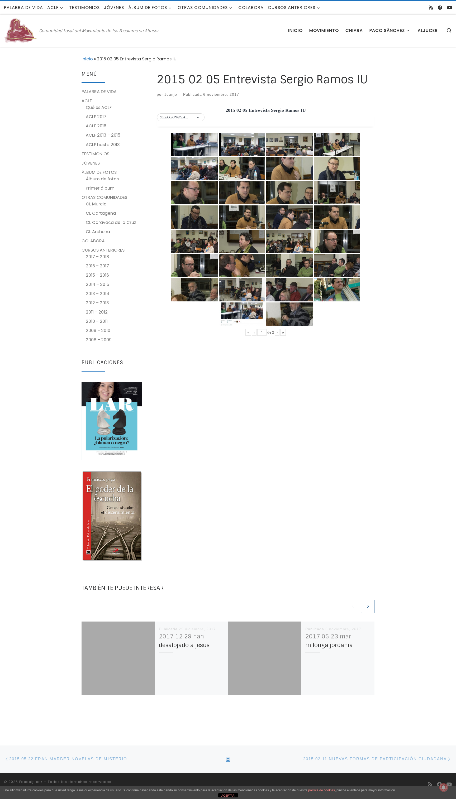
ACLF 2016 (96, 126)
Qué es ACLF (99, 107)
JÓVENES (91, 163)
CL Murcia (96, 204)
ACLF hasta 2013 (103, 145)
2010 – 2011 (97, 321)
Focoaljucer (30, 781)
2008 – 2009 (99, 340)
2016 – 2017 (97, 266)
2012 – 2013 (97, 303)
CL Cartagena (101, 213)
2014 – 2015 (97, 284)
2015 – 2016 (97, 275)
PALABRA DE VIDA (99, 92)
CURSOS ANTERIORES (103, 250)
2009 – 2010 (98, 331)
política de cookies (321, 790)
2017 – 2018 (97, 257)
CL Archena (98, 232)
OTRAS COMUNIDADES (104, 197)
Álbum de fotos (102, 179)
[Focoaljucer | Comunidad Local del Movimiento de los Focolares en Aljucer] (20, 30)
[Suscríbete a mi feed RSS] (431, 7)
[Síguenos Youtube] (449, 7)
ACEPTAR (228, 795)
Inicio (87, 59)
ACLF (87, 101)
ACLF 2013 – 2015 (103, 135)
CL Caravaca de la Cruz (111, 222)
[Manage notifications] (443, 787)
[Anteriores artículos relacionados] (353, 606)
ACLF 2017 (96, 117)
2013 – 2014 (97, 294)
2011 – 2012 (97, 312)
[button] (180, 118)
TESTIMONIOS (95, 154)
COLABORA (93, 241)
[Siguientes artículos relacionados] (367, 606)
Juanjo (170, 94)
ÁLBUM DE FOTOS (99, 172)
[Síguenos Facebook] (440, 7)
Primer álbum (100, 188)
